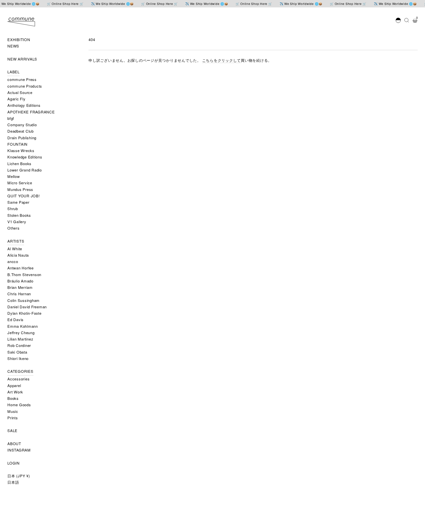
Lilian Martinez (20, 339)
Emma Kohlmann (22, 326)
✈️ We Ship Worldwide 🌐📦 (112, 3)
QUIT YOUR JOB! (23, 195)
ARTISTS (15, 241)
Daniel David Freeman (27, 306)
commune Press (22, 79)
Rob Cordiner (19, 345)
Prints (12, 417)
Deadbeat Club (20, 131)
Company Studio (22, 124)
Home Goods (19, 404)
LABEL (13, 71)
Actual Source (19, 92)
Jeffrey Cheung (21, 332)
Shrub (12, 208)
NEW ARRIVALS (22, 59)
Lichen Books (19, 163)
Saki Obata (17, 352)
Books (13, 398)
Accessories (18, 378)
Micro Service (19, 182)
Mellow (13, 176)
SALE (12, 430)
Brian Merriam (20, 287)
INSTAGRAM (19, 449)
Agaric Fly (16, 98)
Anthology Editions (24, 105)
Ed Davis (15, 319)
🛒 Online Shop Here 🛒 (65, 3)
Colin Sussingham (23, 300)
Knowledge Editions (24, 156)
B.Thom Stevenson (24, 274)
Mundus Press (20, 189)
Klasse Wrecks (20, 150)
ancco (12, 261)
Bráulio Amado (20, 280)
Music (12, 411)
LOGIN (13, 463)
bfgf (10, 118)
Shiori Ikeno (18, 358)
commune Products (24, 86)
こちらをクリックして (221, 60)
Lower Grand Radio (24, 169)
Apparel (14, 385)
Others (13, 228)
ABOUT (14, 443)
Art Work (15, 391)
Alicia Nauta (18, 255)
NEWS (13, 45)
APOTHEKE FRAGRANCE (31, 111)
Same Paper (18, 202)
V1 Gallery (16, 221)
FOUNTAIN (17, 144)
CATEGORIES (20, 371)
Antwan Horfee (20, 267)
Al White (14, 248)
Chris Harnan (19, 293)
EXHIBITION (18, 39)
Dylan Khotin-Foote (24, 313)
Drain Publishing (21, 137)
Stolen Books (19, 215)
